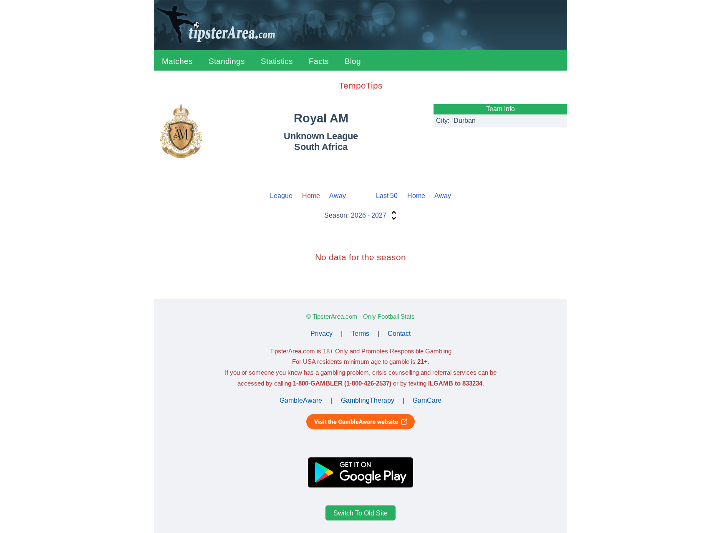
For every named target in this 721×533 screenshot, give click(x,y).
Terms (360, 333)
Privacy (321, 333)
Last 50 (387, 195)
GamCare (427, 400)
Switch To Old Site (360, 512)
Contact (399, 333)
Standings (227, 61)
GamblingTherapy (367, 400)
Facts (319, 61)
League (281, 195)
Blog (353, 61)
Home (416, 195)
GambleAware (301, 400)
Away (337, 195)
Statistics (277, 61)
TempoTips (361, 85)
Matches (177, 61)
